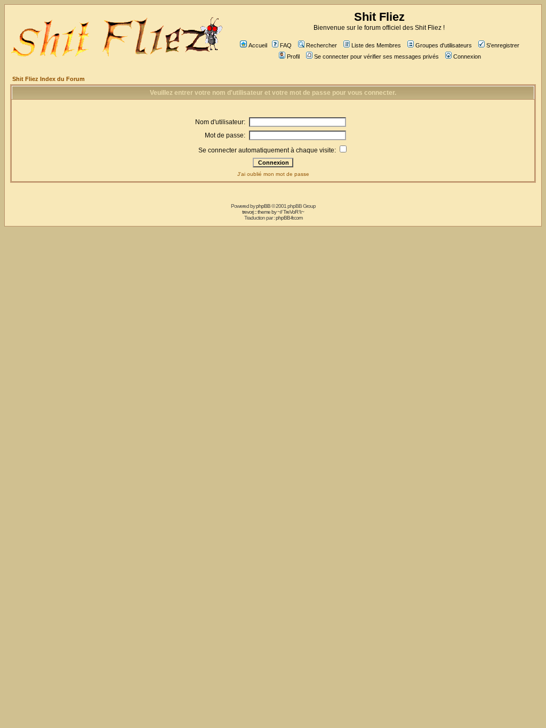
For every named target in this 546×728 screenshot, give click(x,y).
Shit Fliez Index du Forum (48, 79)
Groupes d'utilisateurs (443, 45)
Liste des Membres (376, 45)
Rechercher (321, 45)
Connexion (467, 56)
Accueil (257, 45)
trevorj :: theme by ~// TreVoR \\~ (273, 212)
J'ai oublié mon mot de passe (273, 174)
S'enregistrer (502, 45)
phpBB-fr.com (289, 218)
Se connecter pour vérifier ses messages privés (376, 56)
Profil (293, 56)
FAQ (286, 45)
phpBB (263, 206)
